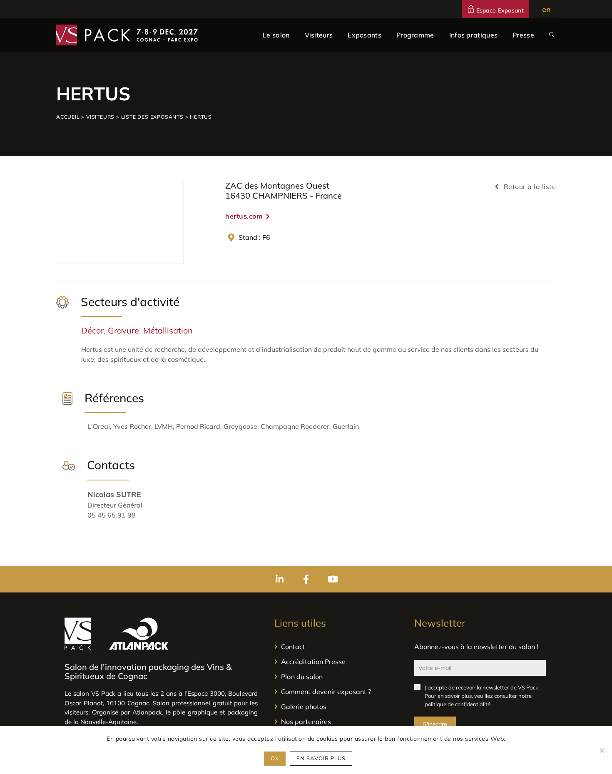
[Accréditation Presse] (336, 662)
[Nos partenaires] (336, 722)
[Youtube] (332, 579)
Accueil (68, 117)
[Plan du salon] (336, 677)
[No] (601, 750)
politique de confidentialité (457, 704)
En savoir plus (321, 758)
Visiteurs (100, 117)
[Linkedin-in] (279, 579)
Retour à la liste (529, 186)
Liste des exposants (152, 117)
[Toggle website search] (552, 35)
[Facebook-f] (306, 579)
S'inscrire (435, 724)
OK (275, 758)
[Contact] (336, 647)
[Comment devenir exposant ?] (336, 692)
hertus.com (243, 216)
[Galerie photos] (336, 707)
